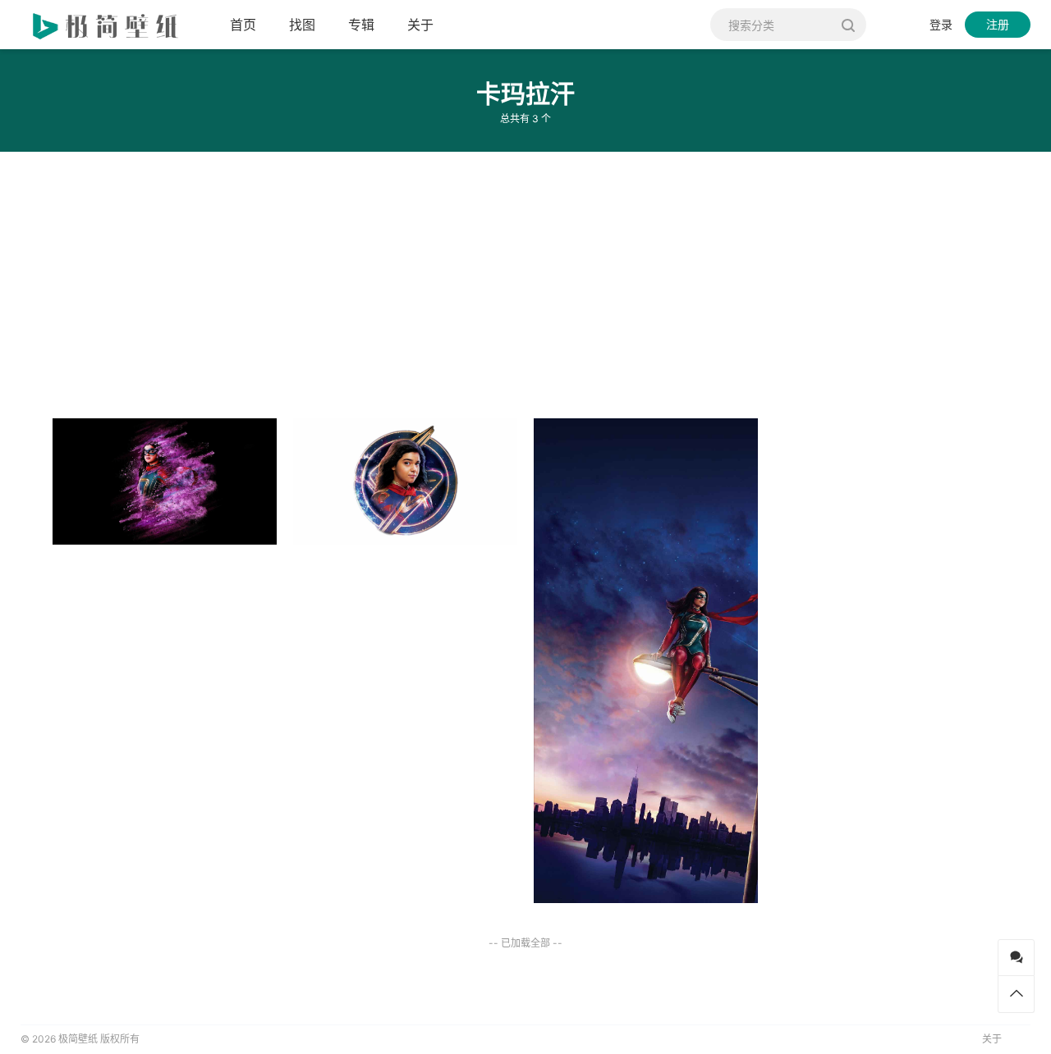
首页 (243, 24)
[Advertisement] (492, 279)
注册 (997, 24)
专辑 (361, 24)
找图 (302, 24)
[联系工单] (1016, 957)
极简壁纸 (78, 1039)
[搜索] (847, 24)
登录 (940, 24)
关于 (420, 24)
